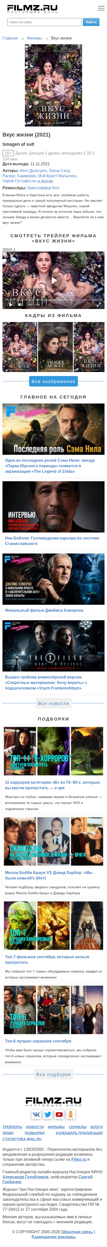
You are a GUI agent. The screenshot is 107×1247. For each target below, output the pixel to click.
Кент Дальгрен (33, 170)
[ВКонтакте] (36, 1114)
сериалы (78, 1127)
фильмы (56, 1127)
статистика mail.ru (22, 1139)
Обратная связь (77, 1232)
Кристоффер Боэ (43, 188)
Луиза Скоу (59, 170)
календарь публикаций (79, 1133)
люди (7, 1133)
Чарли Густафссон (19, 181)
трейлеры (12, 1127)
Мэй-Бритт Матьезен (57, 176)
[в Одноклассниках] (70, 1114)
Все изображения (53, 381)
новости (35, 1127)
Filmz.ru (78, 1159)
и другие (45, 181)
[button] (98, 347)
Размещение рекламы (54, 1237)
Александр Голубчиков (25, 1177)
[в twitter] (47, 1114)
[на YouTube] (59, 1114)
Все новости (53, 703)
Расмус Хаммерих (19, 176)
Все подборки (53, 1074)
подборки (35, 1133)
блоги (97, 1127)
